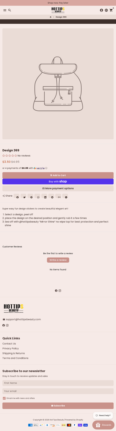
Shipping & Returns (13, 353)
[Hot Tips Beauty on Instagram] (60, 290)
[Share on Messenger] (73, 21)
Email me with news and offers (21, 398)
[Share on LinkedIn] (64, 21)
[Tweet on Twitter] (55, 21)
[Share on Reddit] (67, 21)
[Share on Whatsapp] (61, 21)
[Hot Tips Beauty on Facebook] (56, 290)
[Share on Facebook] (52, 21)
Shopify (79, 419)
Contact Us (9, 343)
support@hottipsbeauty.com (22, 319)
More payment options (59, 188)
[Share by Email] (70, 21)
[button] (9, 155)
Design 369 (61, 17)
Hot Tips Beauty (57, 419)
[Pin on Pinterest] (58, 21)
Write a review (58, 260)
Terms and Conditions (15, 358)
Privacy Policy (10, 348)
